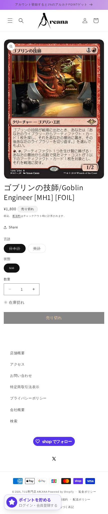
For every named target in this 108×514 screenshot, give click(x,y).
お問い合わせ (21, 375)
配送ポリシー (81, 499)
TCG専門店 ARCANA (34, 491)
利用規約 (62, 499)
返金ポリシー (87, 491)
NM (13, 269)
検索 (13, 421)
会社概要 (17, 409)
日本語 (16, 249)
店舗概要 (17, 353)
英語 (38, 249)
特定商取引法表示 (24, 387)
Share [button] (13, 227)
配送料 (17, 216)
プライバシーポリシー (28, 398)
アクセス (17, 364)
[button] (10, 20)
